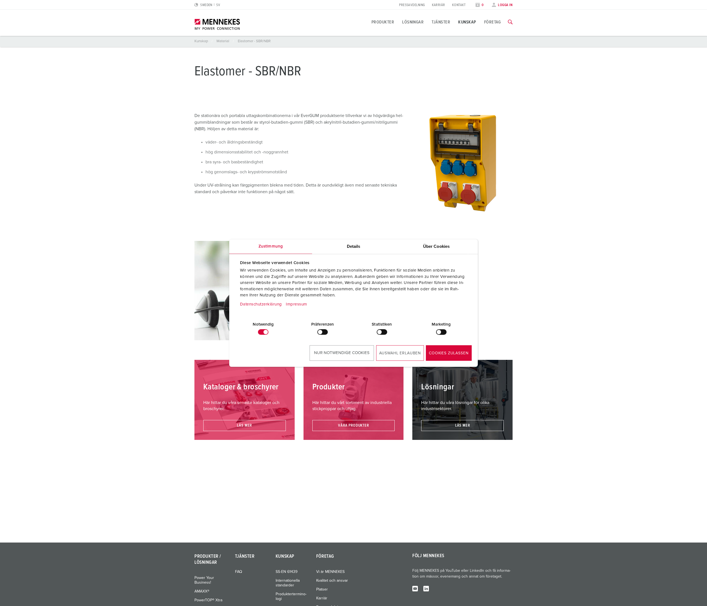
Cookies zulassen (448, 353)
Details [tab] (353, 246)
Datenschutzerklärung (261, 304)
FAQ (238, 572)
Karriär (438, 5)
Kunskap (467, 22)
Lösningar (413, 22)
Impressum (296, 304)
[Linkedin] (426, 588)
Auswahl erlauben (400, 353)
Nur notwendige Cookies (342, 353)
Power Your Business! (204, 580)
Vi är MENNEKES (330, 572)
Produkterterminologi (291, 596)
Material (223, 41)
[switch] (322, 332)
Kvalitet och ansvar (332, 581)
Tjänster (441, 22)
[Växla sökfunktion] (510, 22)
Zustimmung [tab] (270, 246)
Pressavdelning (412, 5)
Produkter (382, 22)
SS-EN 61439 (286, 572)
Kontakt (459, 5)
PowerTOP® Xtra (208, 600)
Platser (322, 589)
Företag (492, 22)
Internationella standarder (288, 583)
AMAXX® (201, 591)
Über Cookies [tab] (436, 246)
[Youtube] (415, 588)
